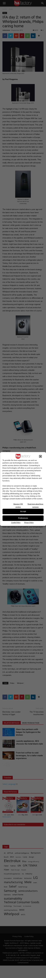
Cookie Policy (15, 522)
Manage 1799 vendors (18, 505)
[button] (40, 456)
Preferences (23, 518)
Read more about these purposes (35, 505)
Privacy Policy (29, 522)
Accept (23, 511)
